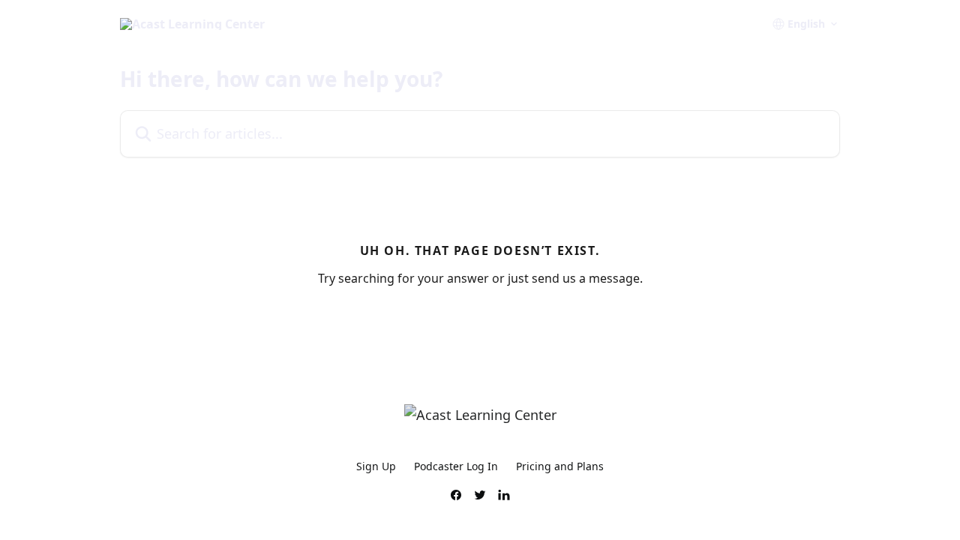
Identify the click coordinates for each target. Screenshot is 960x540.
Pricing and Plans (560, 466)
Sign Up (376, 466)
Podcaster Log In (456, 466)
